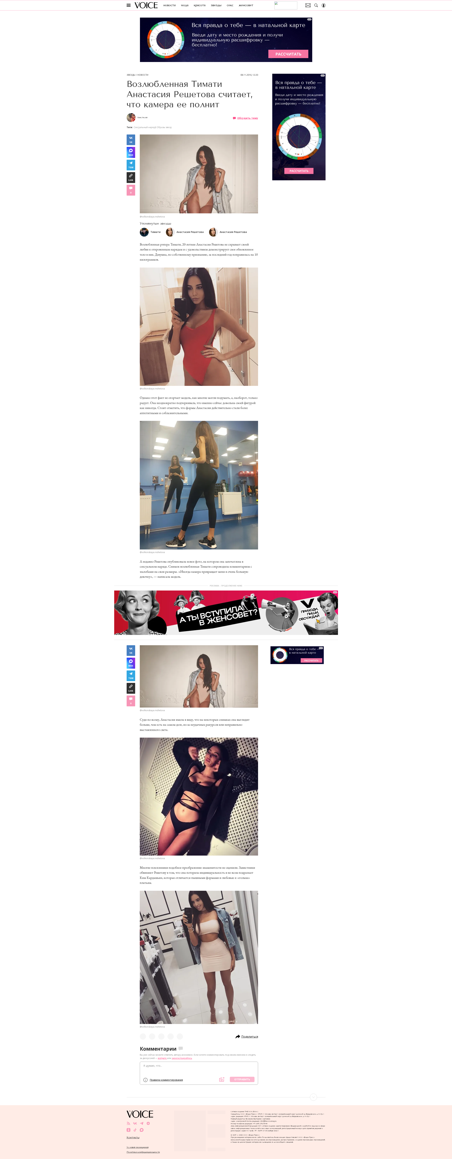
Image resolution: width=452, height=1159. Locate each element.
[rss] (128, 1123)
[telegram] (142, 1123)
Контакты (133, 1137)
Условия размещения (137, 1147)
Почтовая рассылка (308, 5)
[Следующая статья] (226, 1097)
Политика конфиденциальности (143, 1152)
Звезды (131, 75)
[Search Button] (316, 5)
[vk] (135, 1123)
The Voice (146, 5)
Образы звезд (164, 127)
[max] (142, 1130)
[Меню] (129, 5)
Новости (142, 75)
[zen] (148, 1123)
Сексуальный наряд (144, 127)
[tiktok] (135, 1130)
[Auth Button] (324, 5)
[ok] (128, 1130)
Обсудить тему (247, 118)
